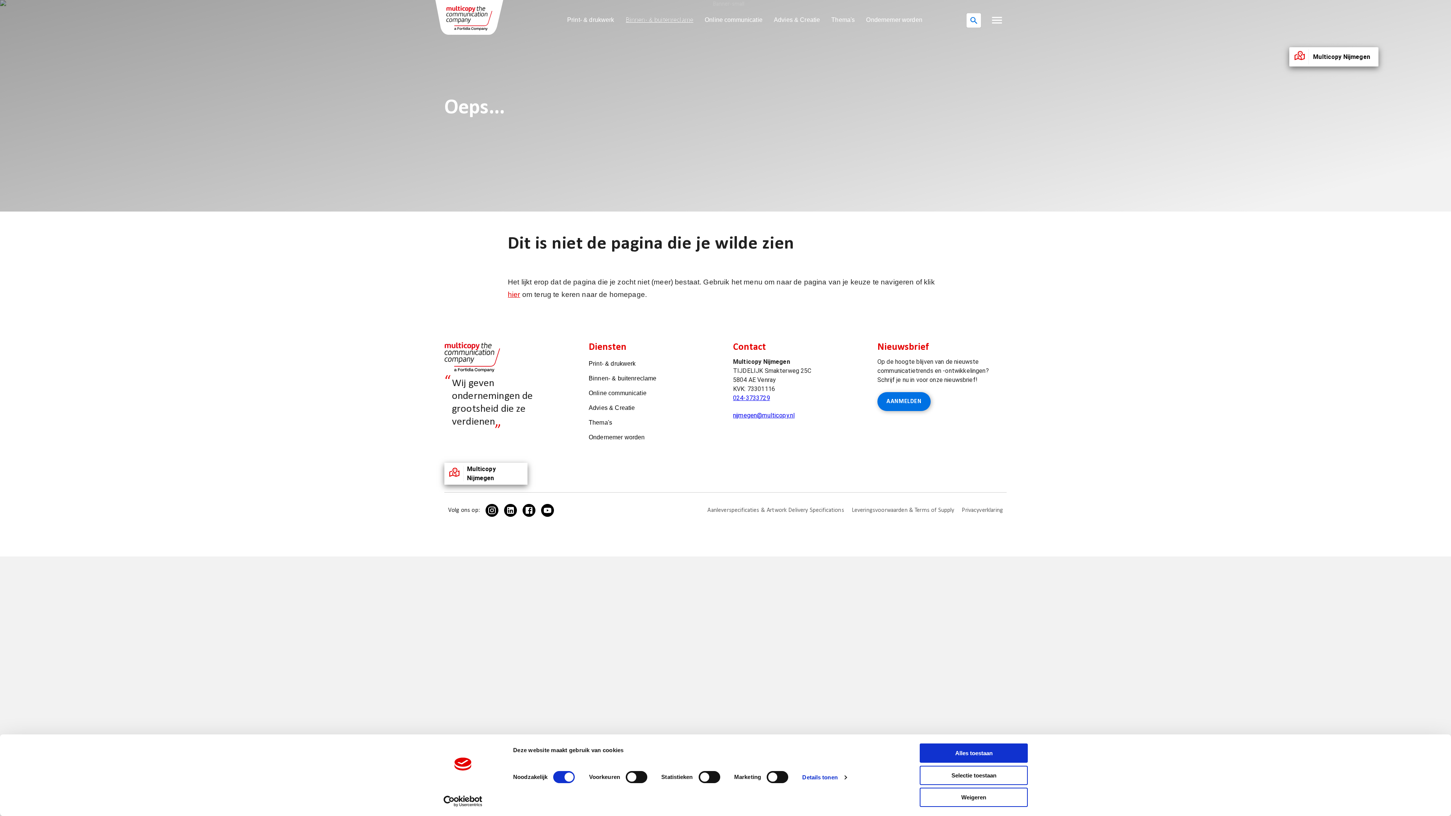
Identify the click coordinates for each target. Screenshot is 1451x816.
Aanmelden (904, 402)
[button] (997, 20)
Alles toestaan (974, 753)
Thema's (843, 20)
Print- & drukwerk (590, 20)
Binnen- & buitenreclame (659, 20)
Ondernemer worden (894, 20)
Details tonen (819, 777)
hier (514, 294)
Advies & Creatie (797, 20)
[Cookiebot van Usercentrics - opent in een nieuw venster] (463, 801)
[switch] (636, 777)
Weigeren (973, 797)
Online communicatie (734, 20)
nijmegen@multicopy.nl (764, 415)
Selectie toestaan (973, 775)
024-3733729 (751, 398)
